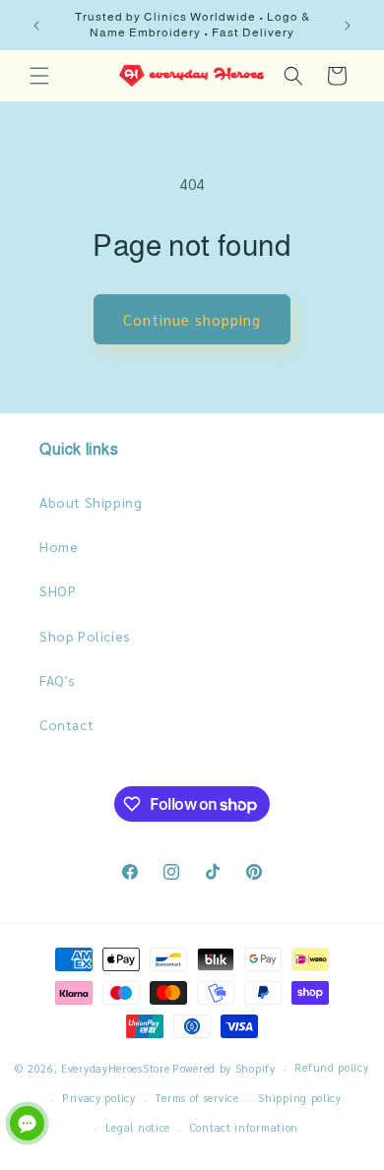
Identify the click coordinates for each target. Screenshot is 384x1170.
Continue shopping (192, 319)
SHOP (57, 590)
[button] (39, 75)
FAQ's (57, 680)
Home (58, 546)
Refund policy (331, 1067)
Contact (66, 724)
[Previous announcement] (36, 25)
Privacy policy (99, 1097)
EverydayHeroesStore (115, 1068)
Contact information (244, 1127)
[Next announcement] (347, 25)
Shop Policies (85, 636)
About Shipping (90, 502)
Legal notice (137, 1127)
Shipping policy (300, 1097)
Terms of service (196, 1097)
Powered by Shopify (224, 1068)
